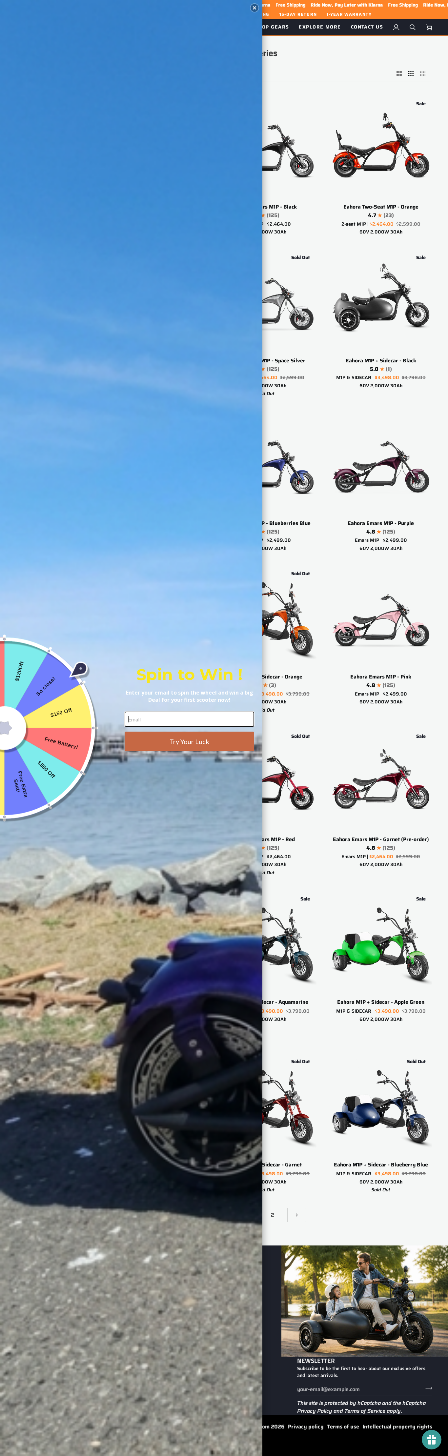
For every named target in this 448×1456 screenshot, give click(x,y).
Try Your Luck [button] (189, 741)
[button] (254, 8)
